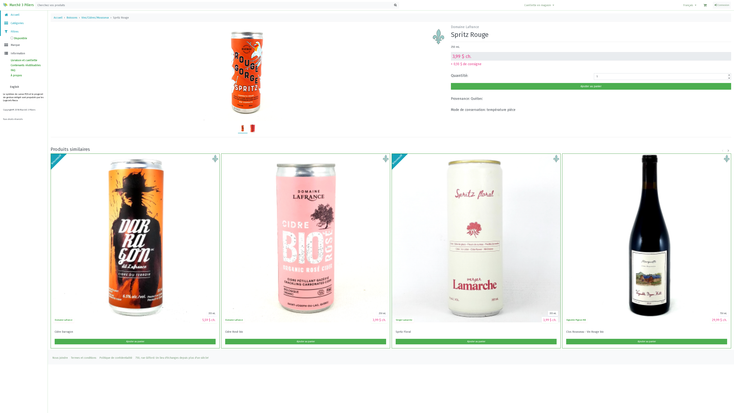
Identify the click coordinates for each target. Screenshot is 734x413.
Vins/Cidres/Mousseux (95, 17)
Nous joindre (60, 357)
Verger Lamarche (404, 320)
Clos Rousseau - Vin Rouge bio (585, 331)
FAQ (13, 70)
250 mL (455, 47)
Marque (15, 45)
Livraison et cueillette (24, 60)
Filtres (14, 31)
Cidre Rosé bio (234, 331)
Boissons (72, 17)
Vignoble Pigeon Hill (576, 320)
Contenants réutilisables (26, 65)
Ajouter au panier (591, 86)
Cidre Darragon (64, 331)
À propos (16, 75)
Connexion (723, 5)
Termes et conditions (83, 357)
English (14, 87)
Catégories (17, 23)
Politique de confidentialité (115, 357)
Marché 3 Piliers (21, 5)
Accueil (14, 14)
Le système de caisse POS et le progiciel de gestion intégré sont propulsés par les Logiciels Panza (23, 97)
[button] (540, 5)
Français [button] (688, 5)
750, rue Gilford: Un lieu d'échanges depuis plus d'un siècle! (172, 357)
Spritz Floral (403, 331)
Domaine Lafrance (63, 320)
